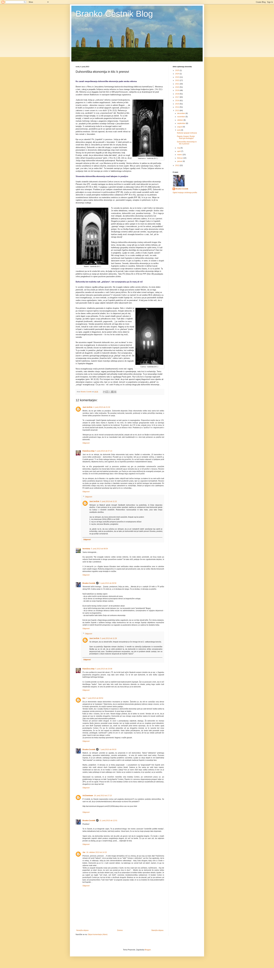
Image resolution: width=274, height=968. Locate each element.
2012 (177, 165)
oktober (180, 120)
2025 (177, 70)
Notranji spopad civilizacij (187, 133)
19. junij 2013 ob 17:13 (103, 796)
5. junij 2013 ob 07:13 (103, 451)
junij (179, 130)
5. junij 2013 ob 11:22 (108, 501)
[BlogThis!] (107, 391)
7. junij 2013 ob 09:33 (107, 749)
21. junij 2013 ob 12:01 (108, 821)
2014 (177, 107)
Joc (83, 852)
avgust (180, 127)
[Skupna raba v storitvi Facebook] (112, 391)
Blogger (148, 950)
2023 (177, 77)
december (181, 113)
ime (83, 698)
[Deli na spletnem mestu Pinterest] (115, 391)
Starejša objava (157, 930)
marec (180, 155)
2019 (177, 90)
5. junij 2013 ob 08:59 (107, 583)
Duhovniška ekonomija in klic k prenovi (187, 143)
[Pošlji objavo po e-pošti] (104, 391)
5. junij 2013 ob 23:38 (103, 669)
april (179, 151)
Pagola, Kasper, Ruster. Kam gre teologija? (186, 137)
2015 (177, 104)
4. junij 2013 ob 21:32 (101, 407)
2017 (177, 97)
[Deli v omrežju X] (109, 391)
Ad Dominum (87, 796)
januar (180, 161)
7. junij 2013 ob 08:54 (94, 698)
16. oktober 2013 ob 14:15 (96, 852)
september (181, 123)
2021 (177, 84)
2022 (177, 80)
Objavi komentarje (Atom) (97, 934)
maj (179, 148)
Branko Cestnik (88, 583)
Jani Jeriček (87, 407)
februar (180, 158)
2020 (177, 87)
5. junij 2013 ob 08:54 (99, 549)
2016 (177, 101)
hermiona (86, 549)
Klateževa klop (88, 451)
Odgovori (86, 443)
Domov (120, 930)
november (181, 117)
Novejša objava (82, 930)
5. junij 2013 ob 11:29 (108, 638)
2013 (177, 111)
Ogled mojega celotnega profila (185, 193)
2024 (177, 74)
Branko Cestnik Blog (114, 14)
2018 (177, 94)
